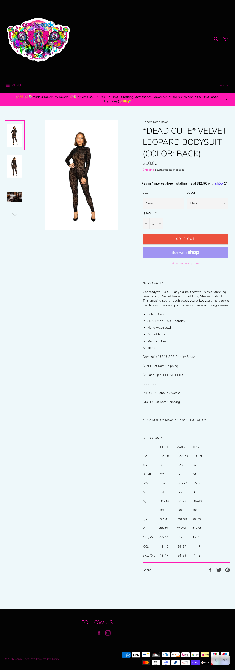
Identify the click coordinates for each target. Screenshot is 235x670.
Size (145, 193)
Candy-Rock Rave (25, 659)
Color (191, 193)
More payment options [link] (185, 263)
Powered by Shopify (47, 659)
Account (225, 85)
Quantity (150, 213)
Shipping (148, 170)
